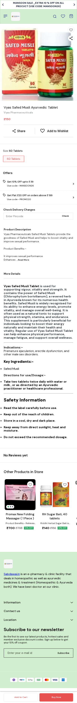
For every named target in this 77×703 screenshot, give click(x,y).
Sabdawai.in (12, 574)
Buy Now (56, 697)
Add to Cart (20, 697)
